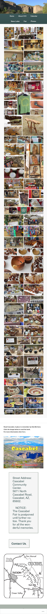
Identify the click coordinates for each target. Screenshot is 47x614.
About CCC (22, 16)
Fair (25, 21)
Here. (24, 432)
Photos (33, 21)
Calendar (34, 16)
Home (12, 16)
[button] (9, 33)
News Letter (15, 21)
